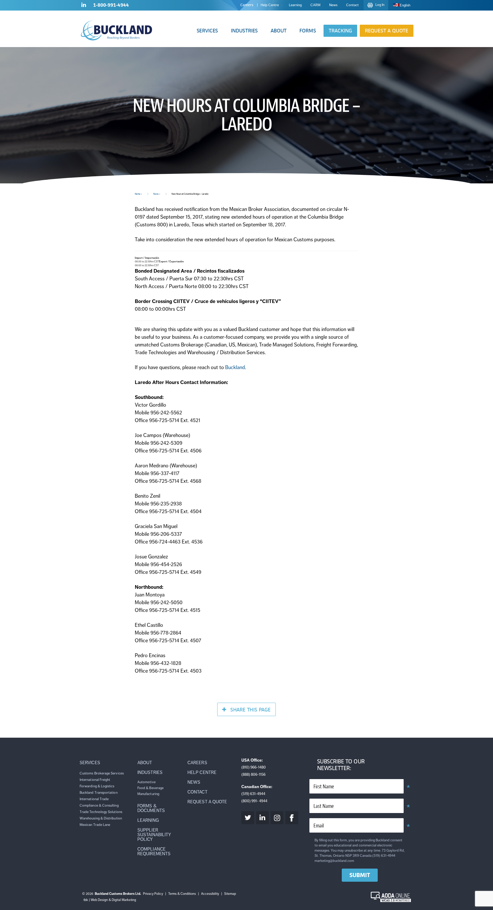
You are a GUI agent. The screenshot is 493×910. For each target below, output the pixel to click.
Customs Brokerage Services (102, 773)
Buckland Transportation (99, 792)
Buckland (235, 367)
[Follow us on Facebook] (291, 817)
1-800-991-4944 (111, 5)
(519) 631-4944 (253, 793)
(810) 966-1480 (253, 767)
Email (319, 825)
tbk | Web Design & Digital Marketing (109, 900)
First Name (324, 786)
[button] (207, 31)
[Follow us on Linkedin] (84, 6)
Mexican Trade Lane (95, 825)
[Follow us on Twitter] (247, 817)
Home (137, 193)
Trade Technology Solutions (101, 812)
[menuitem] (401, 5)
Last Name (324, 806)
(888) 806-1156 (253, 774)
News (155, 193)
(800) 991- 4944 (254, 801)
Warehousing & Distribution (101, 818)
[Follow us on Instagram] (277, 817)
